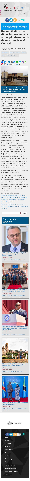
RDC (19, 259)
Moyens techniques (10, 465)
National (16, 56)
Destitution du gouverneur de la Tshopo (13, 195)
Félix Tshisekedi (18, 295)
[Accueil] (14, 7)
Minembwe (22, 259)
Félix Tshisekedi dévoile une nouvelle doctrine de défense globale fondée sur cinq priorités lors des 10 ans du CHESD (14, 328)
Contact (7, 474)
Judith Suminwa (13, 373)
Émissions (7, 443)
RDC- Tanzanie (14, 408)
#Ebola (6, 452)
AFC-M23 (15, 259)
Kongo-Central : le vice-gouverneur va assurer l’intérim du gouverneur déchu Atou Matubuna (14, 206)
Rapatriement (20, 371)
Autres (6, 455)
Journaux (7, 446)
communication (5, 373)
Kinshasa (13, 295)
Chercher (24, 213)
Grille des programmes (10, 468)
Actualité (10, 56)
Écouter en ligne (9, 459)
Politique (4, 56)
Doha (12, 259)
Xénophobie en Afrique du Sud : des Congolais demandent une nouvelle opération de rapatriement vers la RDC (13, 365)
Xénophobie (13, 371)
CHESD (21, 297)
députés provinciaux (15, 52)
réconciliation (5, 52)
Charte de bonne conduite (11, 471)
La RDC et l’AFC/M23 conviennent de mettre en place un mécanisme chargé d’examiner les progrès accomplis (14, 254)
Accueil (6, 437)
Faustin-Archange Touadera (14, 297)
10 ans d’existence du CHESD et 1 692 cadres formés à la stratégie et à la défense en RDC (13, 290)
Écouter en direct (9, 449)
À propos (7, 462)
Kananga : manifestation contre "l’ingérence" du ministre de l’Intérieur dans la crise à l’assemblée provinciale (14, 200)
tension (24, 52)
